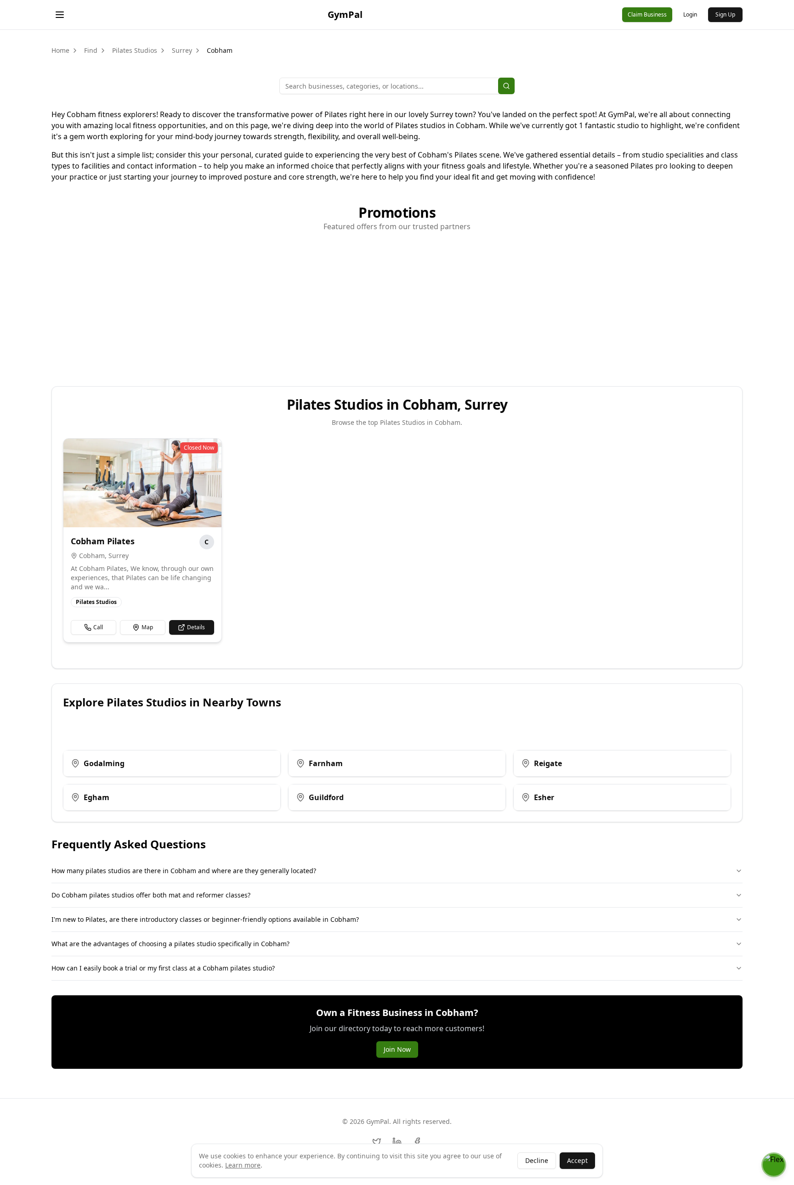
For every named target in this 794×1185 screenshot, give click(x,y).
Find (90, 50)
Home (60, 50)
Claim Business (647, 14)
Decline (536, 1160)
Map (147, 627)
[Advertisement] (397, 303)
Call (98, 627)
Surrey (182, 50)
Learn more (243, 1165)
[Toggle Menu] (59, 14)
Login (690, 14)
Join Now (397, 1049)
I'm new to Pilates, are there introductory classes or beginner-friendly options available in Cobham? (205, 919)
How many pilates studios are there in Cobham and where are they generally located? (183, 870)
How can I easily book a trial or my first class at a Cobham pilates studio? (163, 968)
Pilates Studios (134, 50)
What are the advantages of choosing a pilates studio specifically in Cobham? (170, 943)
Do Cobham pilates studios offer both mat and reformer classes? (150, 895)
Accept (577, 1160)
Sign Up (725, 14)
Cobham (220, 50)
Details (196, 627)
